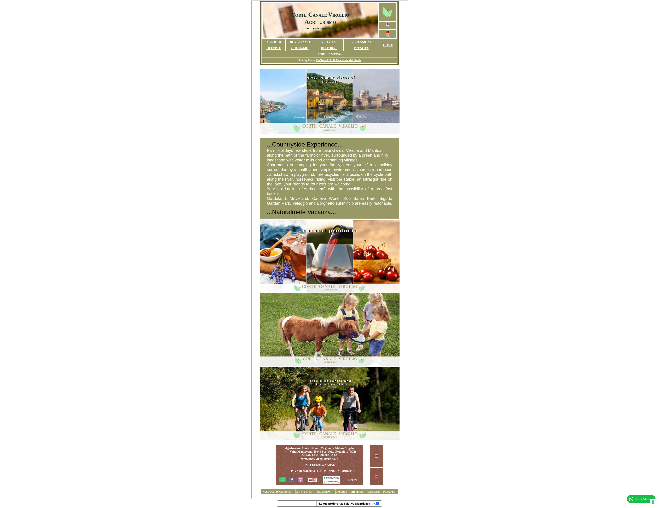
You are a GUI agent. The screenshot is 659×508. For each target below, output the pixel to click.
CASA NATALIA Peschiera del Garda (338, 60)
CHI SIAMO (299, 48)
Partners (352, 479)
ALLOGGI (273, 42)
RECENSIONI (361, 42)
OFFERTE (274, 48)
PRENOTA (361, 48)
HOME (388, 45)
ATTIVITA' (329, 42)
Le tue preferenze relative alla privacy (344, 503)
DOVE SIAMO (300, 42)
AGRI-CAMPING (329, 54)
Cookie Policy (332, 481)
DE (388, 35)
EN (388, 27)
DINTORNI (329, 48)
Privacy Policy (332, 478)
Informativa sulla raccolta (297, 503)
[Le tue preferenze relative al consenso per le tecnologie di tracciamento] (653, 502)
